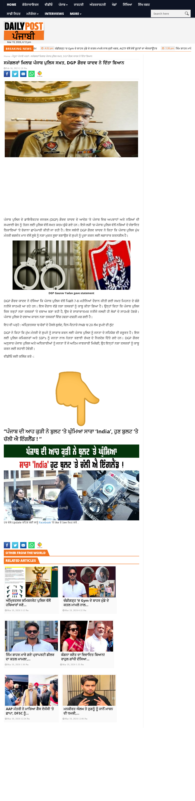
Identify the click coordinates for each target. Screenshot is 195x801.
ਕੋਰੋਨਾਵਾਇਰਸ (30, 4)
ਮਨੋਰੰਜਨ (31, 14)
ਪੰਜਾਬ (62, 4)
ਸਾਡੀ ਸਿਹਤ (13, 14)
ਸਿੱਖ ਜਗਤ (144, 4)
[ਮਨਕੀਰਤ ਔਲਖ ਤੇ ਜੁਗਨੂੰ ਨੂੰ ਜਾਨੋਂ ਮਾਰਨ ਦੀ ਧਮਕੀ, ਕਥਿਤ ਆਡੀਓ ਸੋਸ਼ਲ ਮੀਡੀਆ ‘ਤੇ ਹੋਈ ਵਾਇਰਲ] (89, 690)
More (74, 14)
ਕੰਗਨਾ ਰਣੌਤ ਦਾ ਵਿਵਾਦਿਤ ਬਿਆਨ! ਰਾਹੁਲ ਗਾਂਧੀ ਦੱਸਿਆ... (83, 656)
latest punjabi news (58, 535)
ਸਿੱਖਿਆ (127, 4)
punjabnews (125, 535)
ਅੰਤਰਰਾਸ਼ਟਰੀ (98, 4)
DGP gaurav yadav (15, 535)
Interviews (54, 14)
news (93, 535)
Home (11, 4)
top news (10, 539)
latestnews (81, 535)
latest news (36, 535)
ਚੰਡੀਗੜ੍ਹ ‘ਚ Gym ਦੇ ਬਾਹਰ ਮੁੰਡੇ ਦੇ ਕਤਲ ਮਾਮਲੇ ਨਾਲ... (86, 602)
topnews (22, 539)
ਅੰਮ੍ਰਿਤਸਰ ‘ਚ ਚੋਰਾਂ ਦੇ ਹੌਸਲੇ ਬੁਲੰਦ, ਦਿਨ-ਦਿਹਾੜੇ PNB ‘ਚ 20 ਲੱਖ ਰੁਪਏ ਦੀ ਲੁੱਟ (68, 324)
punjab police (106, 535)
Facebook (45, 522)
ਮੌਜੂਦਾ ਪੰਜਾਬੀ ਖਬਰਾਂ (20, 56)
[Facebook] (7, 76)
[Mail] (23, 76)
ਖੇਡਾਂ (114, 4)
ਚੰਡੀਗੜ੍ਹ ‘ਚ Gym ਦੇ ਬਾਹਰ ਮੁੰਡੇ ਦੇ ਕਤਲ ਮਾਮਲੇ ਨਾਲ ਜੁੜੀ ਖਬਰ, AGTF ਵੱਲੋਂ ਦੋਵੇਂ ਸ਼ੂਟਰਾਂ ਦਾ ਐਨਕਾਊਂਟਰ (85, 48)
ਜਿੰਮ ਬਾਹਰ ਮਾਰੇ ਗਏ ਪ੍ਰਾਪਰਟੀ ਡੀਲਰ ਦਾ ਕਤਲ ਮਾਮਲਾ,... (30, 656)
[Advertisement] (71, 188)
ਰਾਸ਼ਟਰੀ (79, 4)
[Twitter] (15, 76)
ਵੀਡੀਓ (49, 4)
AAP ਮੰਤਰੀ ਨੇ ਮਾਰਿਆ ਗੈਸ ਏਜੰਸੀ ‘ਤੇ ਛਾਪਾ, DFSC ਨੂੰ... (30, 711)
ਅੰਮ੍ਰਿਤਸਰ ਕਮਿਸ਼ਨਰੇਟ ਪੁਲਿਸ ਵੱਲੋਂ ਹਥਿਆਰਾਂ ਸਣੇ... (28, 602)
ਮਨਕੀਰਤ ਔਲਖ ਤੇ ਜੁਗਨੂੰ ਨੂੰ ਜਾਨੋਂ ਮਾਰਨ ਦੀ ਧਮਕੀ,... (88, 711)
